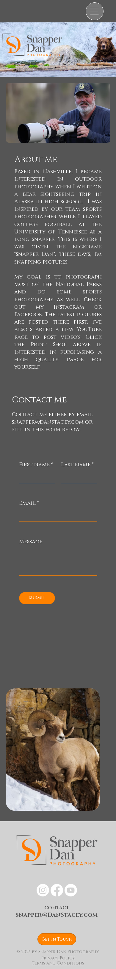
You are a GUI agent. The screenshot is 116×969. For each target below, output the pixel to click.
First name (36, 464)
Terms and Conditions (58, 963)
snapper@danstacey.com (48, 422)
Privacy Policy (58, 958)
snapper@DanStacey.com (57, 915)
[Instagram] (43, 890)
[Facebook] (57, 890)
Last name (77, 464)
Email (29, 503)
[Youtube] (71, 890)
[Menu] (95, 11)
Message (30, 541)
